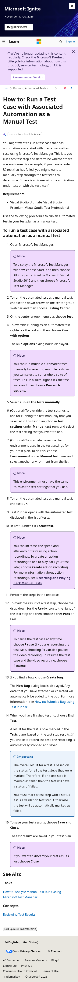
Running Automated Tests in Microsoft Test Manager (33, 88)
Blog (54, 960)
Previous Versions (35, 960)
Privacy (25, 966)
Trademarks (10, 976)
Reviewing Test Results (19, 914)
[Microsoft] (39, 41)
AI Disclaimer (11, 960)
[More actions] (71, 88)
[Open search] (61, 41)
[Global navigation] (4, 41)
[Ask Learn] (65, 88)
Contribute (10, 966)
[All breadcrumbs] (6, 88)
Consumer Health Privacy (19, 971)
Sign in (70, 41)
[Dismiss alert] (72, 6)
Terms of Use (50, 971)
